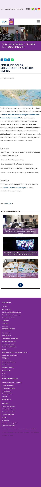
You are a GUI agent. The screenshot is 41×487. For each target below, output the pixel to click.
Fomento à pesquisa (8, 367)
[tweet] (5, 59)
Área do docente (7, 394)
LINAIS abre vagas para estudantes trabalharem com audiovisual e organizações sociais (20, 231)
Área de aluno (6, 391)
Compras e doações (8, 414)
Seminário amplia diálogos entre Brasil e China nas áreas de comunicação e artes (20, 253)
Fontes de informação (8, 406)
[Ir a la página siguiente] (20, 285)
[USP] (28, 9)
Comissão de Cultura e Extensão (11, 382)
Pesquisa (5, 358)
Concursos (5, 323)
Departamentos (8, 329)
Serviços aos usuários (8, 412)
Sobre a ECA (6, 302)
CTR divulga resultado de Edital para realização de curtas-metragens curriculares (20, 276)
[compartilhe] (2, 59)
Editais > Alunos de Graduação (14, 188)
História (4, 306)
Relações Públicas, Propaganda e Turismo (14, 352)
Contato (4, 376)
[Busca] (2, 9)
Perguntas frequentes (8, 425)
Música (4, 349)
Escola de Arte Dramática (9, 355)
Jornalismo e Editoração (9, 347)
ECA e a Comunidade (8, 388)
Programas (5, 365)
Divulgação (5, 420)
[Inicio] (8, 22)
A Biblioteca (5, 403)
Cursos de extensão (8, 385)
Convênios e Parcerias (8, 317)
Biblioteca (6, 399)
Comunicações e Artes (8, 341)
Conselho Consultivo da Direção (11, 312)
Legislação (5, 320)
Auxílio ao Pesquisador (9, 409)
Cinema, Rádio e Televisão (10, 338)
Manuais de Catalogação (9, 423)
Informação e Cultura (8, 344)
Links (3, 373)
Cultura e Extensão (10, 379)
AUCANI (8, 204)
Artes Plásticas (6, 335)
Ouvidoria (5, 326)
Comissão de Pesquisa (9, 362)
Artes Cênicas (6, 333)
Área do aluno (6, 370)
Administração (6, 309)
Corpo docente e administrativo (11, 315)
